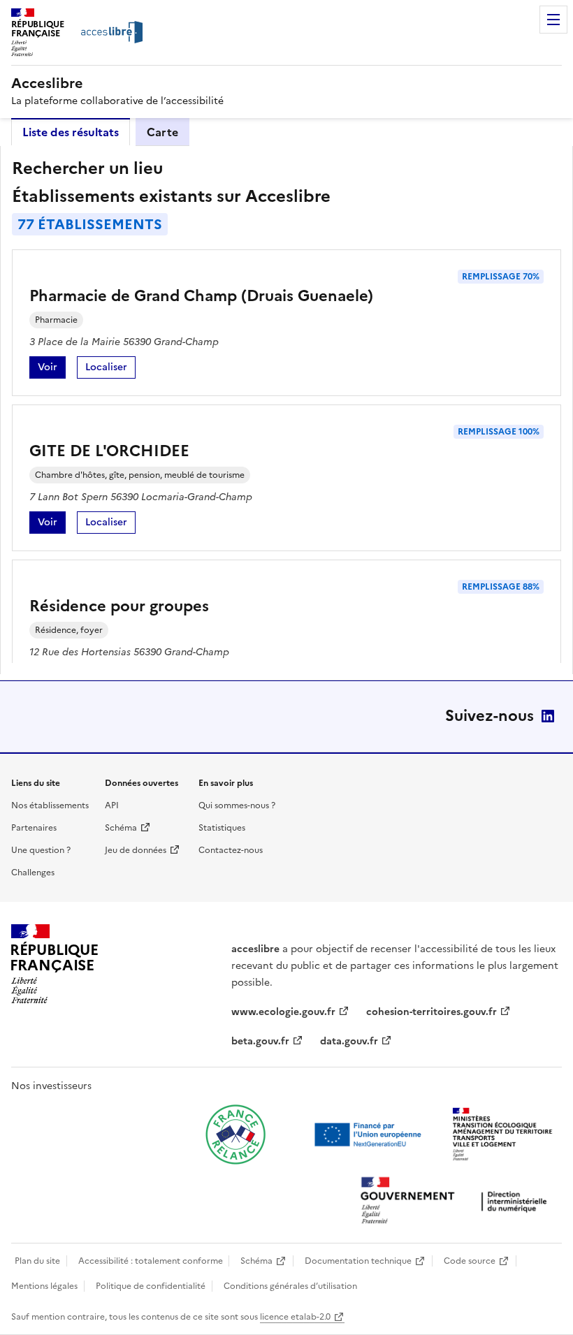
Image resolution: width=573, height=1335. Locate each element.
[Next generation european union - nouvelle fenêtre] (370, 1134)
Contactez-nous (230, 850)
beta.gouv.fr (260, 1041)
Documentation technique (358, 1261)
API (112, 805)
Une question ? (41, 850)
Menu (553, 20)
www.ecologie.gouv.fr (283, 1012)
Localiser (110, 369)
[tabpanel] (286, 410)
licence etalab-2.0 (295, 1317)
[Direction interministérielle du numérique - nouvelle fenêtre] (457, 1202)
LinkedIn (548, 716)
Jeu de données (135, 850)
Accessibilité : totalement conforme (150, 1261)
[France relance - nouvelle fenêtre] (235, 1134)
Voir (52, 369)
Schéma (121, 828)
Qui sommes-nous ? (236, 805)
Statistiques (221, 828)
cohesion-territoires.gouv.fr (431, 1012)
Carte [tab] (162, 132)
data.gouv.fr (349, 1041)
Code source (469, 1261)
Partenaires (34, 828)
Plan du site (37, 1261)
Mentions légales (44, 1286)
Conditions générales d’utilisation (290, 1286)
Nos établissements (50, 805)
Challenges (33, 872)
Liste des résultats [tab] (70, 132)
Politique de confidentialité (150, 1286)
